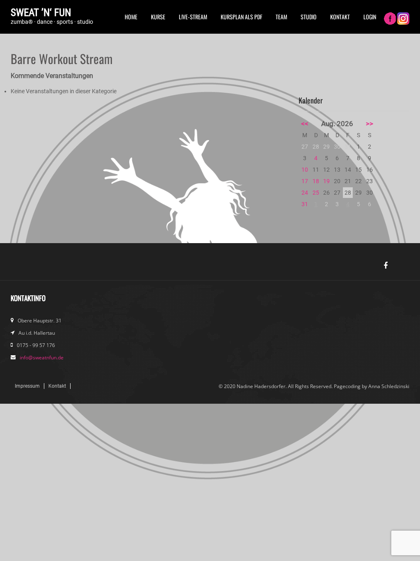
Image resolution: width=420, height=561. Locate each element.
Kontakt (340, 16)
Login (369, 16)
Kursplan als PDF (241, 16)
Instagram (403, 19)
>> (369, 124)
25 (316, 192)
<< (304, 124)
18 (316, 181)
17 (304, 181)
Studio (309, 16)
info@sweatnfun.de (42, 357)
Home (131, 16)
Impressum (27, 386)
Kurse (158, 16)
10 (304, 169)
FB (389, 19)
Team (281, 16)
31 (304, 204)
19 (326, 181)
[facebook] (385, 266)
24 (304, 192)
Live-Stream (193, 16)
